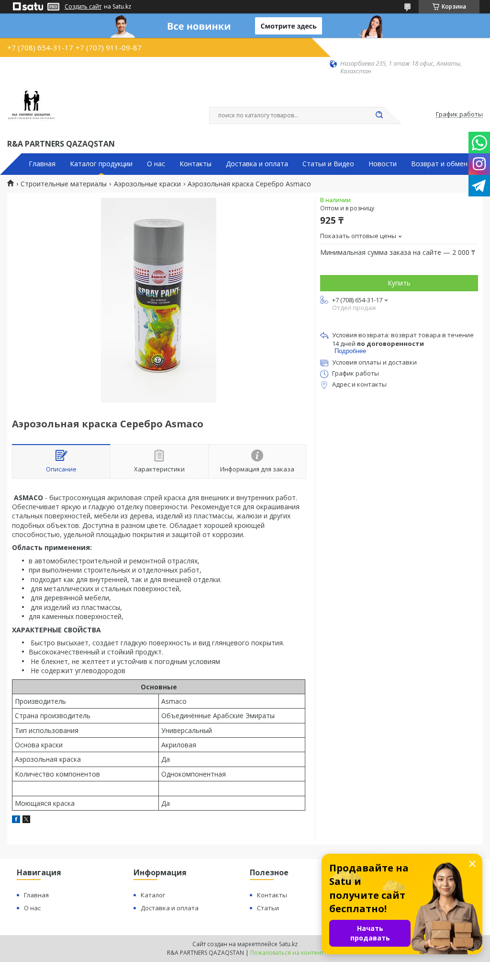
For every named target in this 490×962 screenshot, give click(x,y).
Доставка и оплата (257, 163)
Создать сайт (83, 6)
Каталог (153, 895)
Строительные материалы (64, 184)
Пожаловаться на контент (286, 953)
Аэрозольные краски (147, 184)
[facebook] (16, 820)
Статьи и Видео (328, 163)
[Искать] (379, 115)
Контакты (195, 163)
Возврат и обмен (439, 163)
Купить (399, 282)
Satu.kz (288, 944)
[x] (26, 820)
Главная (42, 163)
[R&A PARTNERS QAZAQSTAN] (31, 106)
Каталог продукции (101, 163)
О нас (156, 163)
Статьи (268, 908)
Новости (382, 163)
